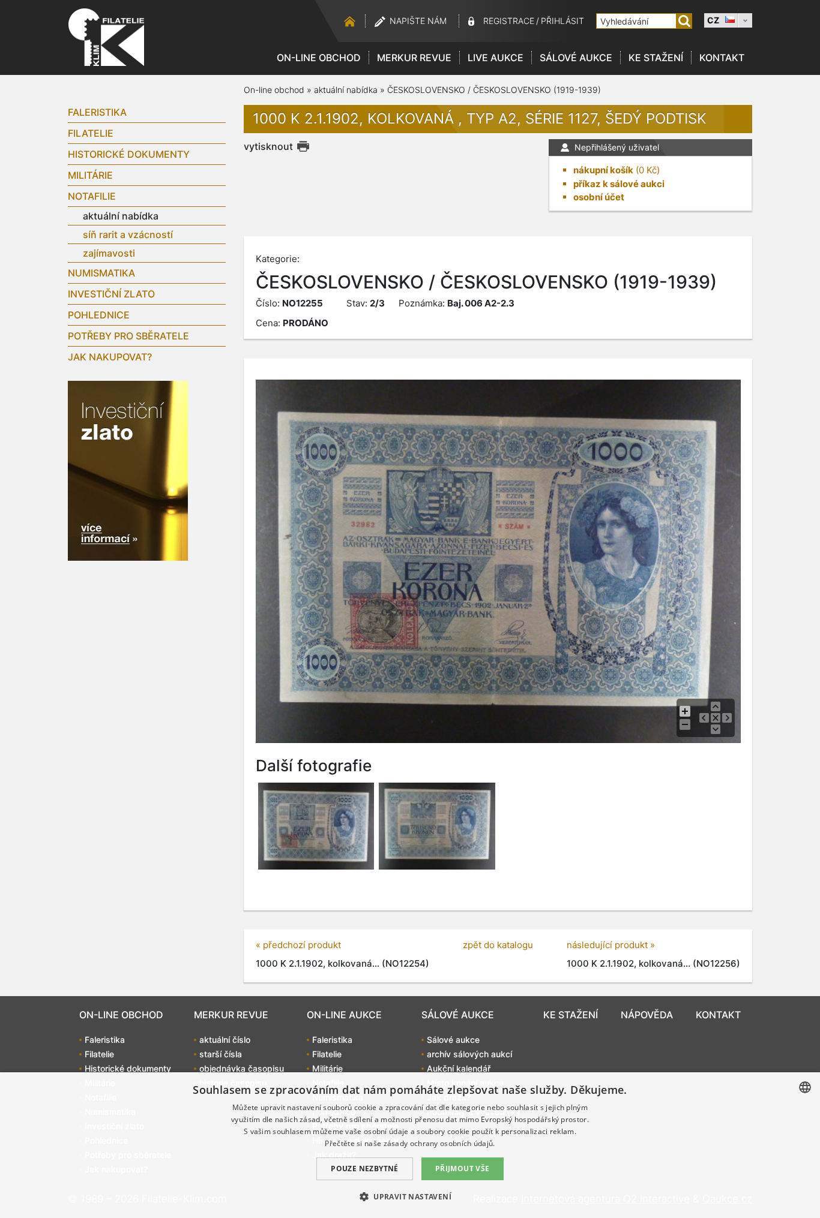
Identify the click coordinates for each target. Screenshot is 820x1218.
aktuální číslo (224, 1039)
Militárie (90, 175)
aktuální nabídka (120, 216)
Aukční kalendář (458, 1068)
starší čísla (220, 1054)
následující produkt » (611, 945)
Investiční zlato (111, 294)
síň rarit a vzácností (128, 234)
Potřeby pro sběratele (128, 336)
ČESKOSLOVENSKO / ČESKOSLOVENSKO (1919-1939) (494, 90)
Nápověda (647, 1015)
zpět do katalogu (498, 945)
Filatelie (90, 133)
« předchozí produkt (298, 945)
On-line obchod (319, 58)
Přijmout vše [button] (462, 1168)
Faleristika (97, 112)
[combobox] (805, 1087)
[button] (410, 1196)
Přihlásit (562, 21)
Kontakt (721, 58)
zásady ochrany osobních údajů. (439, 1143)
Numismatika (101, 273)
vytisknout (268, 146)
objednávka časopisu (241, 1068)
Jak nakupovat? (110, 357)
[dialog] (410, 1145)
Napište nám (418, 21)
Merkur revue (414, 58)
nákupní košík (603, 170)
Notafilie (92, 196)
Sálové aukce (576, 58)
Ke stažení (656, 58)
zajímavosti (109, 253)
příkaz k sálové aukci (619, 184)
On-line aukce (344, 1015)
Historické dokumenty (129, 154)
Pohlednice (99, 315)
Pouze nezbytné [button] (365, 1168)
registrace (508, 21)
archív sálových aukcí (469, 1054)
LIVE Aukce (495, 58)
